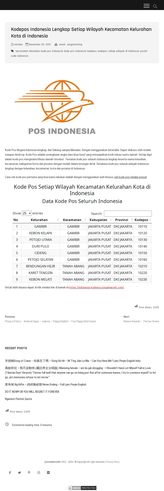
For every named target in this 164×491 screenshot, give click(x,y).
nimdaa (18, 44)
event (62, 44)
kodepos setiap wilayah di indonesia (118, 51)
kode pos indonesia (75, 51)
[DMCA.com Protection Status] (82, 487)
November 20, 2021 (39, 44)
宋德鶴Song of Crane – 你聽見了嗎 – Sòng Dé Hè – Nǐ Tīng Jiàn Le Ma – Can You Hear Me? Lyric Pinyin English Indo (73, 361)
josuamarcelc (53, 461)
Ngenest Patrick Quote (18, 399)
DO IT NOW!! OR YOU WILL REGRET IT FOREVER (32, 392)
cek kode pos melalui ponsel (130, 177)
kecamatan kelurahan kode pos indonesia (39, 51)
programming (74, 44)
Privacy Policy (112, 462)
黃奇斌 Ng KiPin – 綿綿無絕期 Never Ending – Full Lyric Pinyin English (45, 384)
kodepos (92, 51)
